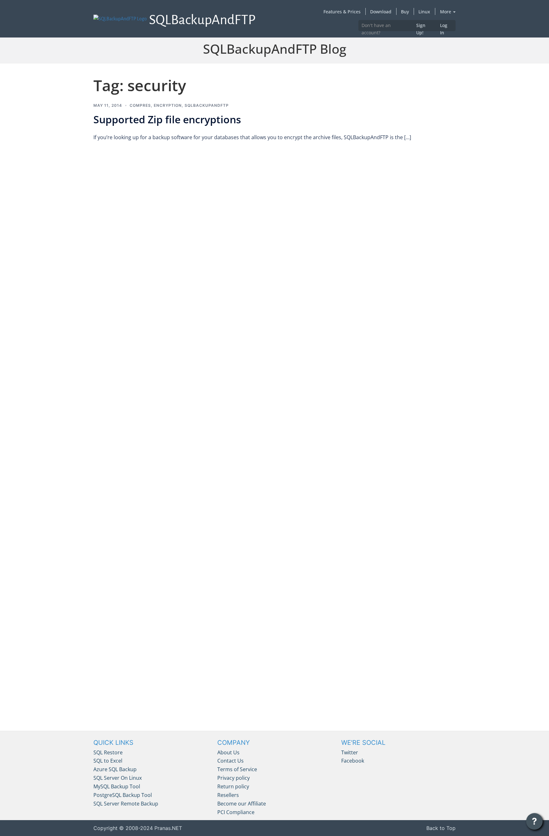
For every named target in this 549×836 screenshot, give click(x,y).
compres (140, 105)
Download (380, 12)
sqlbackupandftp (207, 105)
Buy (405, 12)
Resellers (228, 795)
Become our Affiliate (241, 803)
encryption (168, 105)
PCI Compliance (235, 812)
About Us (228, 752)
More (446, 12)
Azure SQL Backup (115, 769)
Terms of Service (237, 769)
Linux (424, 12)
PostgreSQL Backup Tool (122, 795)
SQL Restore (108, 752)
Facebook (352, 760)
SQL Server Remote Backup (125, 803)
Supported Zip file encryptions (167, 119)
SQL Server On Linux (117, 777)
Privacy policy (233, 777)
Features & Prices (342, 12)
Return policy (233, 786)
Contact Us (230, 760)
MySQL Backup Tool (116, 786)
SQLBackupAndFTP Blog (274, 49)
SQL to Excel (107, 760)
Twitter (349, 752)
